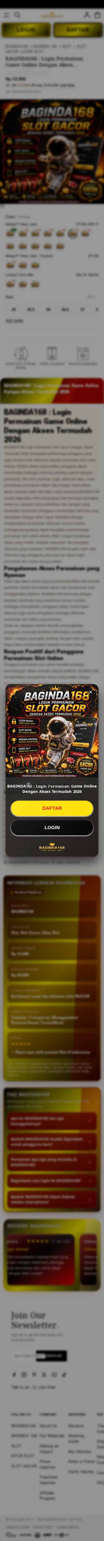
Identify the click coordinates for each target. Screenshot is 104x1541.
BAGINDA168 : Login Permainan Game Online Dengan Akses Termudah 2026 (52, 788)
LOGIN (52, 827)
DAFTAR (52, 808)
